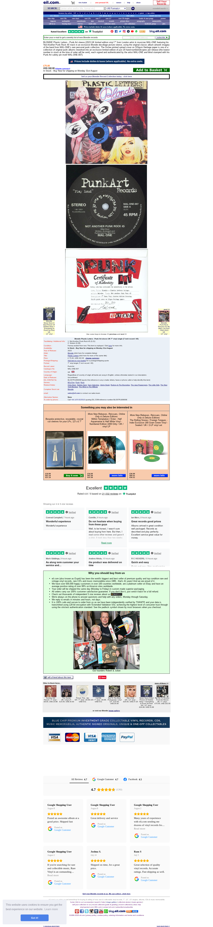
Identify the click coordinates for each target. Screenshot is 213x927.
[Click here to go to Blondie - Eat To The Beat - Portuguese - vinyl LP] (114, 696)
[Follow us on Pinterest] (112, 32)
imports (53, 21)
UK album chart (105, 16)
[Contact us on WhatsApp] (136, 32)
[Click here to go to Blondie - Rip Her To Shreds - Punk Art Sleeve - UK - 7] (162, 696)
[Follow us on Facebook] (116, 32)
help (128, 3)
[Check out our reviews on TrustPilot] (116, 594)
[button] (152, 737)
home (72, 902)
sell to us (52, 24)
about (138, 3)
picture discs (124, 21)
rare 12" (109, 18)
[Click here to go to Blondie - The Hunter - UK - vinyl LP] (66, 696)
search (97, 902)
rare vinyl (75, 18)
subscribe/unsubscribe (124, 907)
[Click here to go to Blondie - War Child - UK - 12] (130, 696)
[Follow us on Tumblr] (128, 32)
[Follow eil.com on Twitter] (87, 912)
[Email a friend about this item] (58, 678)
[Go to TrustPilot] (76, 32)
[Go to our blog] (157, 32)
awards (111, 21)
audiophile (66, 21)
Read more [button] (139, 828)
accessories (88, 902)
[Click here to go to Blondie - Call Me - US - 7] (98, 696)
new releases (54, 16)
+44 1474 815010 (78, 400)
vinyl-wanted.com (86, 907)
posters (163, 18)
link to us (79, 902)
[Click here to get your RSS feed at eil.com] (142, 32)
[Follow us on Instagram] (124, 32)
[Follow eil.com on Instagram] (91, 912)
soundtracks (81, 21)
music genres (137, 902)
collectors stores (109, 24)
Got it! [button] (34, 917)
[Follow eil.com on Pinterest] (77, 912)
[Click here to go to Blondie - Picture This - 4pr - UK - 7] (82, 696)
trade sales (92, 24)
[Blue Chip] (106, 727)
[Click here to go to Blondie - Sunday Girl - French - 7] (50, 696)
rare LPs (88, 18)
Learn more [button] (51, 909)
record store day (155, 16)
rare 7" (98, 18)
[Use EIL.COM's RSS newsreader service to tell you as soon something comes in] (132, 911)
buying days (66, 24)
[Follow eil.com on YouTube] (101, 912)
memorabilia (156, 21)
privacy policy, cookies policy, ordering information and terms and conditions (115, 915)
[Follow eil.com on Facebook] (82, 912)
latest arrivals (78, 16)
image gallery (111, 902)
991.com (98, 907)
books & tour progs (146, 18)
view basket (83, 3)
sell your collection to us (81, 904)
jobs (163, 24)
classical (101, 21)
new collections (130, 24)
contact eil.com (108, 907)
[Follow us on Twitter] (120, 32)
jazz (92, 21)
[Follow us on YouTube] (132, 32)
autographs (141, 21)
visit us (80, 24)
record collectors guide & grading (104, 904)
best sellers (130, 16)
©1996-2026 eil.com (77, 915)
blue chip (51, 18)
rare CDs (63, 18)
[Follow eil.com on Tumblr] (96, 912)
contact (118, 3)
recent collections (125, 904)
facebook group (150, 24)
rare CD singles (123, 18)
